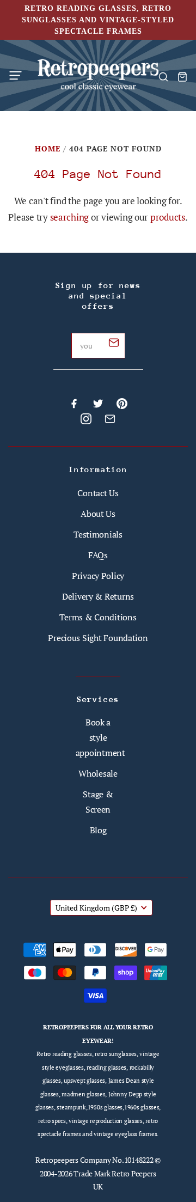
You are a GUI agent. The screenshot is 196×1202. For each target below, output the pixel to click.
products (167, 217)
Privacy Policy (98, 576)
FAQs (98, 555)
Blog (98, 830)
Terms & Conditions (97, 617)
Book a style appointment (100, 737)
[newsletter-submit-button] (114, 344)
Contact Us (97, 493)
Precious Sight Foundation (98, 638)
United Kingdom (96, 907)
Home (47, 148)
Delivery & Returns (98, 596)
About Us (98, 514)
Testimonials (98, 534)
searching (69, 217)
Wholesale (98, 773)
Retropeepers (56, 1160)
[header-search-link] (163, 76)
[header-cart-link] (182, 76)
